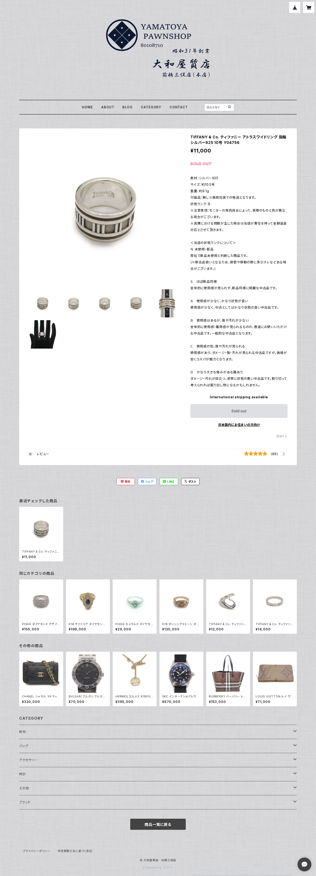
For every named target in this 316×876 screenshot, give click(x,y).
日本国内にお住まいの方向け (239, 425)
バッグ (23, 746)
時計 (22, 774)
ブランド (25, 802)
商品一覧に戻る (158, 824)
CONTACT (179, 107)
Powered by (153, 867)
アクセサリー (28, 760)
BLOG (127, 107)
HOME (87, 107)
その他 (24, 788)
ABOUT (107, 107)
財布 (22, 732)
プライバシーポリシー (36, 851)
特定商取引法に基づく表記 (75, 851)
